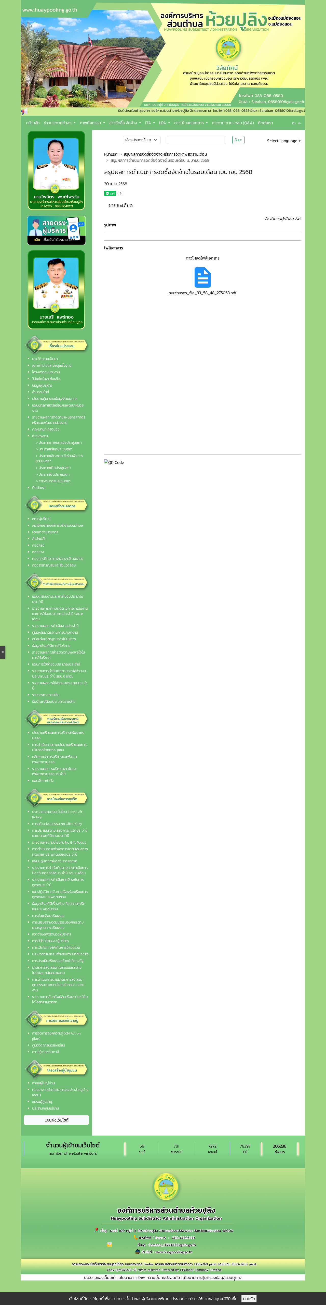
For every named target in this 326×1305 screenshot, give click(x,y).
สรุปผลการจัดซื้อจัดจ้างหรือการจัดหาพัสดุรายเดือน (165, 154)
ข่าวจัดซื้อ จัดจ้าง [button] (123, 123)
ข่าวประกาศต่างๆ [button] (58, 123)
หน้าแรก (110, 154)
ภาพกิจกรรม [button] (91, 123)
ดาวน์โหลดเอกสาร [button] (189, 123)
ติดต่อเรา (265, 123)
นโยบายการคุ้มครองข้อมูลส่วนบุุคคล (212, 1277)
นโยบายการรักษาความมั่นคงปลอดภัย (149, 1277)
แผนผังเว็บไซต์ (57, 1120)
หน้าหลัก (33, 123)
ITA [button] (148, 123)
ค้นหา (238, 140)
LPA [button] (163, 123)
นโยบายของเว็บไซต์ (100, 1277)
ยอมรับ (249, 1299)
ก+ (294, 123)
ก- (300, 123)
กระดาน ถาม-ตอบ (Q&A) (233, 123)
